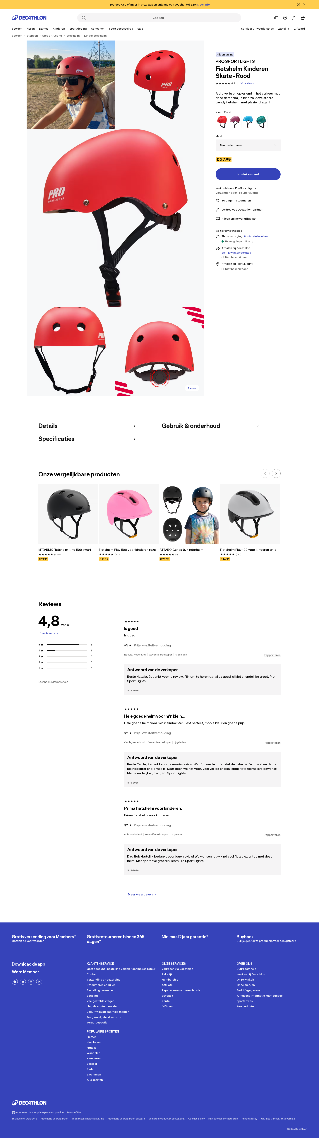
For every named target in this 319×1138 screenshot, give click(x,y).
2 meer (192, 388)
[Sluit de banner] (304, 4)
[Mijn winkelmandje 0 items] (302, 17)
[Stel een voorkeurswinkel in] (276, 17)
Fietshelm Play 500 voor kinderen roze (127, 550)
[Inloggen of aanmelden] (293, 17)
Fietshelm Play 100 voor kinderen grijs (248, 550)
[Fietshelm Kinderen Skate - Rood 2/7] (71, 85)
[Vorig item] (265, 473)
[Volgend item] (276, 473)
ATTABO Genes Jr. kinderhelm (181, 550)
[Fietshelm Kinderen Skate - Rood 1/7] (159, 85)
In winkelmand (248, 174)
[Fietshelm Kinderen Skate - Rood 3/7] (115, 218)
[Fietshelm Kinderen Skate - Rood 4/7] (71, 351)
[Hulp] (285, 17)
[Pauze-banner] (298, 4)
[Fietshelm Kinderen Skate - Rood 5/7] (159, 351)
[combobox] (248, 145)
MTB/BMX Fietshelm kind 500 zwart (64, 550)
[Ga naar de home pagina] (29, 17)
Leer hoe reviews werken (53, 681)
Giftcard (299, 28)
